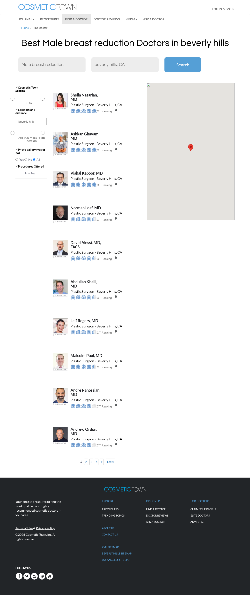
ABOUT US (108, 528)
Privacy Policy (45, 528)
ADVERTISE (197, 521)
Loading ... (31, 173)
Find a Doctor (156, 509)
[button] (190, 147)
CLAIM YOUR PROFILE (203, 509)
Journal (25, 19)
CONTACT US (110, 534)
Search (182, 64)
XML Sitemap (110, 547)
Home (25, 27)
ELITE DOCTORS (200, 515)
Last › (110, 461)
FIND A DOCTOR (76, 19)
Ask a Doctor (153, 19)
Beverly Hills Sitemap (117, 553)
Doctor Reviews (107, 19)
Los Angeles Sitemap (116, 559)
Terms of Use (24, 528)
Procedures (49, 19)
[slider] (12, 99)
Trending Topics (113, 515)
